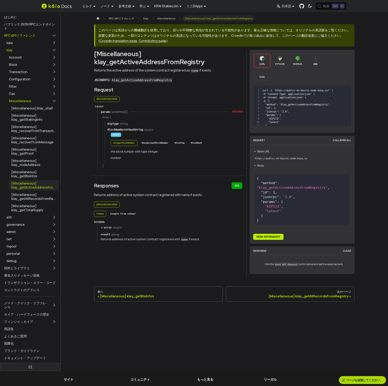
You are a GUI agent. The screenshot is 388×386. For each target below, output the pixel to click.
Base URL (263, 151)
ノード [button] (105, 6)
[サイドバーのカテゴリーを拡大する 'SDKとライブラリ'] (54, 268)
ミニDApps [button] (195, 6)
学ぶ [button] (142, 6)
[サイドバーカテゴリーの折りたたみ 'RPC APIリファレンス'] (54, 35)
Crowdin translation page (118, 41)
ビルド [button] (87, 6)
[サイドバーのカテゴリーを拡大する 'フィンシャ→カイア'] (54, 321)
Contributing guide (152, 41)
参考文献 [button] (124, 6)
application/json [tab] (107, 99)
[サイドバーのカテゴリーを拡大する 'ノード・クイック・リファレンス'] (54, 305)
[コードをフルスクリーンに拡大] (346, 90)
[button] (31, 43)
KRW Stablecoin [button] (166, 6)
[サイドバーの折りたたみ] (30, 367)
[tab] (124, 143)
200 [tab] (236, 185)
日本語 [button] (286, 6)
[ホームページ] (98, 18)
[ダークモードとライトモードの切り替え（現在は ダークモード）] (310, 6)
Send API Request (268, 236)
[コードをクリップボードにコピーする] (338, 90)
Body (260, 165)
